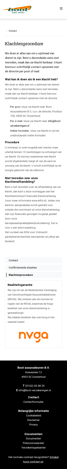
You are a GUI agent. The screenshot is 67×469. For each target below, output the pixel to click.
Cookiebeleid (33, 415)
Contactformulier (33, 401)
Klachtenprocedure (21, 274)
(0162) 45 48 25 (35, 385)
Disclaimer (33, 420)
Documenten (33, 438)
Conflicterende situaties (23, 267)
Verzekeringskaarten (34, 447)
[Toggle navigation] (61, 9)
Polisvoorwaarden (33, 443)
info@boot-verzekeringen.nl (35, 390)
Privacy (33, 424)
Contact (13, 31)
